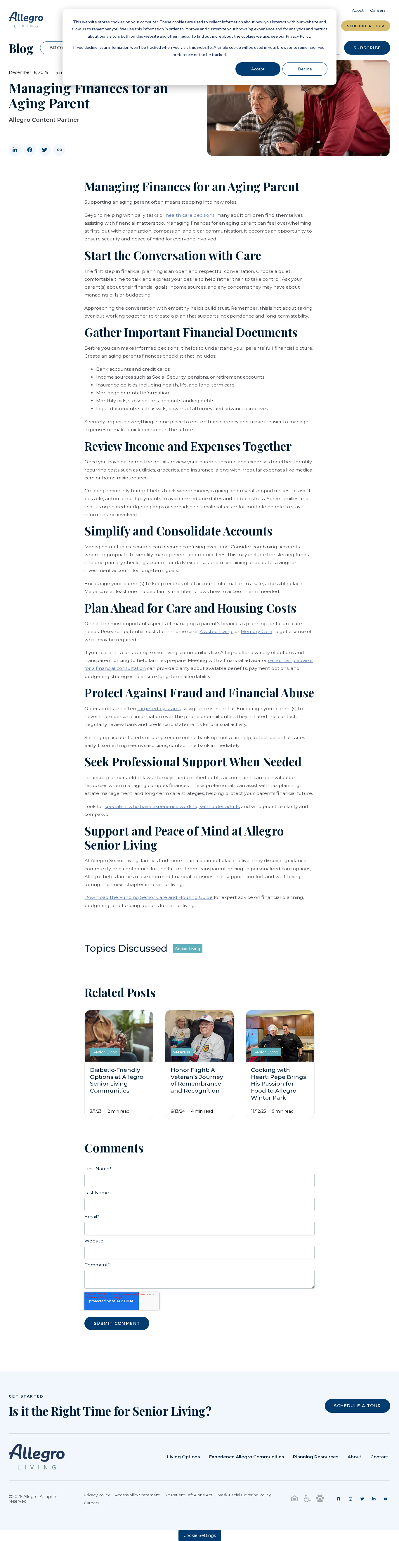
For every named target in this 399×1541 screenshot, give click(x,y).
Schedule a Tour (365, 26)
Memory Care (256, 631)
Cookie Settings (199, 1535)
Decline (305, 68)
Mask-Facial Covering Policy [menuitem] (244, 1495)
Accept (258, 68)
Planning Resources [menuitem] (315, 1456)
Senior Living (187, 948)
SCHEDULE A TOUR (357, 1405)
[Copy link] (59, 150)
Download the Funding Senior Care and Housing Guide (148, 897)
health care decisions (190, 215)
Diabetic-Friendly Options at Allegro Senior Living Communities (116, 1080)
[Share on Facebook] (30, 150)
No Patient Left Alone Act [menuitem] (188, 1495)
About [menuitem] (358, 10)
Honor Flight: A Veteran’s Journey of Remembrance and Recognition (197, 1080)
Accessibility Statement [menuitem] (137, 1495)
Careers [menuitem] (377, 10)
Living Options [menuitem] (183, 1456)
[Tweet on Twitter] (45, 150)
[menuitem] (339, 1499)
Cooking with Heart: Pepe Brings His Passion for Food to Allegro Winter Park (278, 1084)
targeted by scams (159, 708)
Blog (21, 48)
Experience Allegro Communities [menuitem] (246, 1456)
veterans (181, 1052)
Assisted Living (216, 631)
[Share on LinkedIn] (15, 150)
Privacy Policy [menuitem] (97, 1495)
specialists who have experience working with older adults (172, 806)
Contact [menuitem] (379, 1456)
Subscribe (367, 48)
